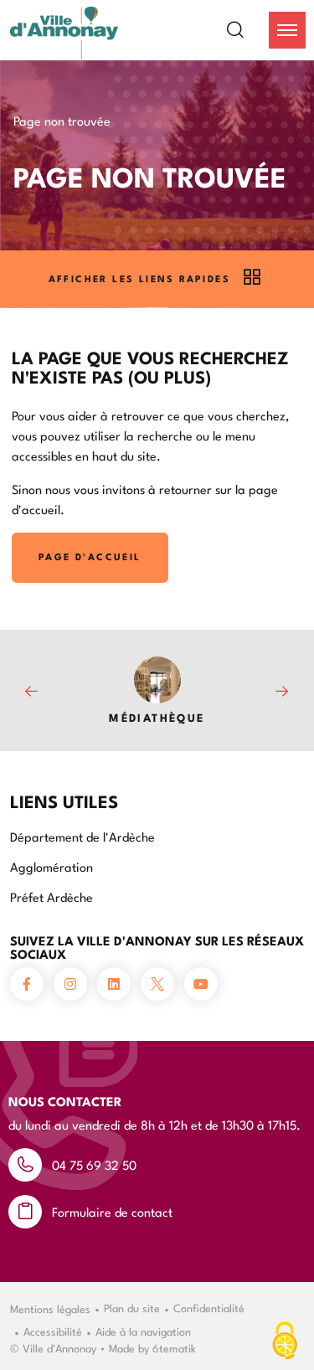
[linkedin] (114, 984)
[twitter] (157, 984)
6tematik (174, 1347)
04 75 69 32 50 (94, 1164)
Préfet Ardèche (51, 896)
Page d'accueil (90, 556)
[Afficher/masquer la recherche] (245, 30)
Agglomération (51, 866)
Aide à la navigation (143, 1331)
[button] (287, 30)
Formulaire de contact (112, 1211)
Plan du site (132, 1307)
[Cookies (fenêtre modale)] (284, 1341)
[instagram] (70, 984)
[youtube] (201, 984)
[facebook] (27, 984)
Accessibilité (52, 1331)
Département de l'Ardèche (82, 836)
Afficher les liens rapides (139, 278)
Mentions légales (50, 1308)
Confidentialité (209, 1307)
